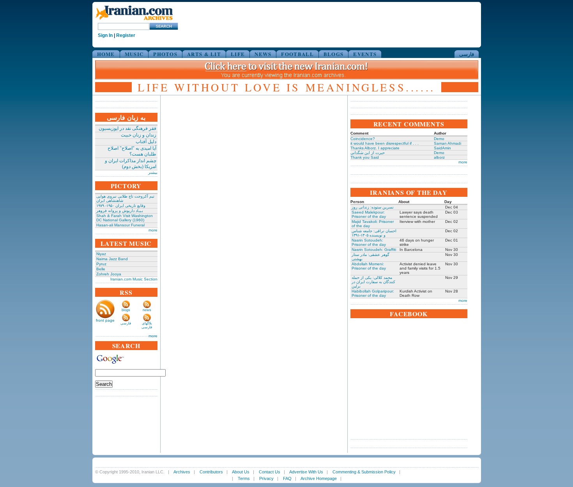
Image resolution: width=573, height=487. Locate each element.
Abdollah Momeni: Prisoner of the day (369, 266)
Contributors (211, 471)
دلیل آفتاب (146, 141)
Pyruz (101, 264)
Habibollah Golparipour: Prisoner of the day (373, 293)
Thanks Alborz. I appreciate (375, 148)
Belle (100, 269)
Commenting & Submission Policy (364, 471)
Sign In (105, 35)
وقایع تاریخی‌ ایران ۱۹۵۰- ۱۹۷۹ (120, 205)
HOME (106, 54)
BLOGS (334, 54)
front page (105, 320)
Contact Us (269, 471)
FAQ (287, 478)
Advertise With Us (306, 471)
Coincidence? (362, 139)
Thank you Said (364, 157)
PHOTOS (165, 54)
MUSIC (134, 54)
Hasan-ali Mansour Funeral (120, 225)
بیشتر (152, 172)
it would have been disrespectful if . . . (384, 143)
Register (125, 35)
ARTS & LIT (204, 54)
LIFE (238, 54)
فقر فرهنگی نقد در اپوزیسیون (127, 128)
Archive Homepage (319, 478)
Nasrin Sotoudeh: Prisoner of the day (369, 242)
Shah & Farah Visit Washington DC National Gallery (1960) (124, 218)
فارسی (466, 54)
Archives (181, 471)
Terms (244, 478)
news (147, 310)
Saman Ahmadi (447, 143)
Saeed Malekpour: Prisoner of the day (369, 214)
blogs (126, 310)
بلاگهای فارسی (146, 325)
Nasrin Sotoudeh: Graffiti (374, 249)
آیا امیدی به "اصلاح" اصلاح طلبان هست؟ (132, 151)
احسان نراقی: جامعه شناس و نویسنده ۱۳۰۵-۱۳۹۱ (374, 233)
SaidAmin (442, 148)
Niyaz (101, 254)
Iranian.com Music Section (133, 279)
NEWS (263, 54)
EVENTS (365, 54)
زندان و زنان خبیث (138, 135)
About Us (240, 471)
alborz (439, 157)
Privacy (266, 478)
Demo (439, 139)
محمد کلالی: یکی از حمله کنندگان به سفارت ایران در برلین (373, 281)
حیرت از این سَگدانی (367, 153)
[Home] (134, 20)
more (153, 230)
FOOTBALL (297, 54)
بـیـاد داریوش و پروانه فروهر (119, 210)
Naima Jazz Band (112, 259)
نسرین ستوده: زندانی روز (373, 207)
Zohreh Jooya (108, 274)
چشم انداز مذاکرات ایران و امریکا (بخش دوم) (130, 163)
